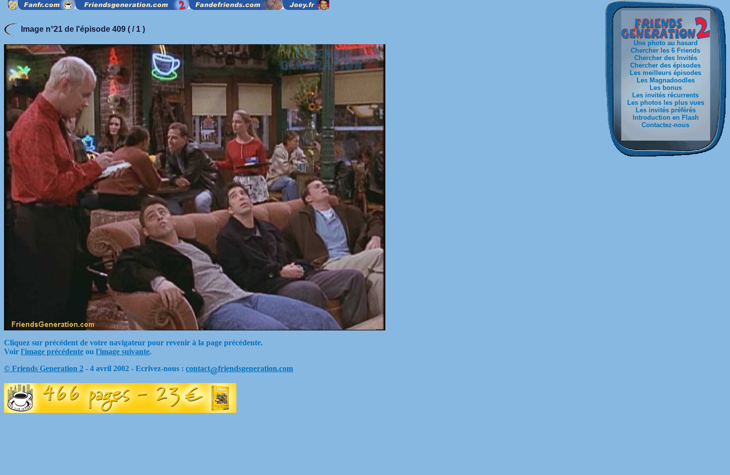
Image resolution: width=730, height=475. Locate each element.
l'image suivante (122, 351)
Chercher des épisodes (665, 65)
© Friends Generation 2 (43, 368)
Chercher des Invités (665, 58)
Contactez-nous (665, 125)
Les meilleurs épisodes (665, 73)
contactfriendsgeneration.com (239, 368)
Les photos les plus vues (665, 102)
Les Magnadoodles (666, 80)
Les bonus (666, 87)
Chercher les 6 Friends (665, 50)
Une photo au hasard (666, 43)
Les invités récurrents (665, 95)
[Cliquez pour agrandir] (194, 327)
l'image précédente (52, 351)
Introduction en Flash (666, 117)
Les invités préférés (666, 110)
